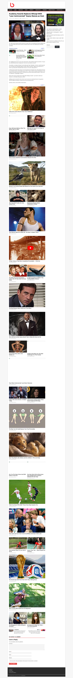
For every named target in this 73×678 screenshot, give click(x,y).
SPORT (26, 9)
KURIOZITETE (38, 9)
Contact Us (59, 9)
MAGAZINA (21, 9)
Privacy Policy (52, 9)
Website (10, 657)
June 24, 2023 (12, 18)
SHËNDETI (31, 9)
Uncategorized (23, 18)
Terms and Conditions (12, 672)
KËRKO (57, 46)
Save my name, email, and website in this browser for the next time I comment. (24, 660)
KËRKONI (48, 44)
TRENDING (45, 9)
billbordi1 (17, 18)
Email (10, 654)
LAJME (15, 9)
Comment (10, 643)
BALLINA (10, 9)
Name (10, 651)
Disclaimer (10, 670)
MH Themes (23, 675)
